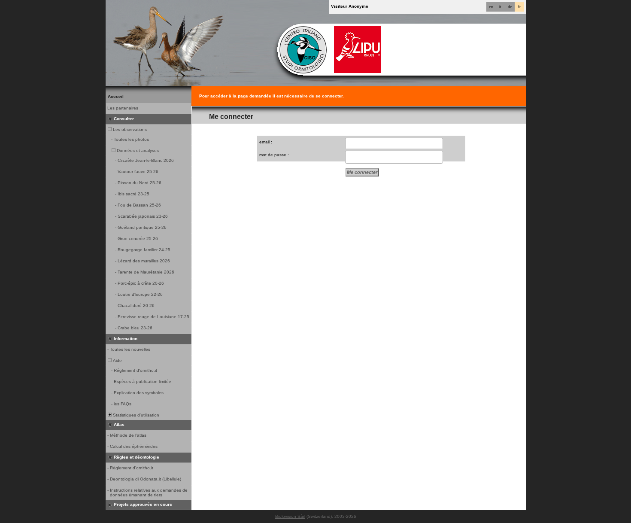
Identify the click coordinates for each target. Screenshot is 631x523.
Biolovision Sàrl (290, 516)
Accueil (116, 96)
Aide (117, 360)
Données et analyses (137, 150)
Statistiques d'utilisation (135, 415)
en (491, 7)
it (500, 7)
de (510, 7)
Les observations (129, 129)
